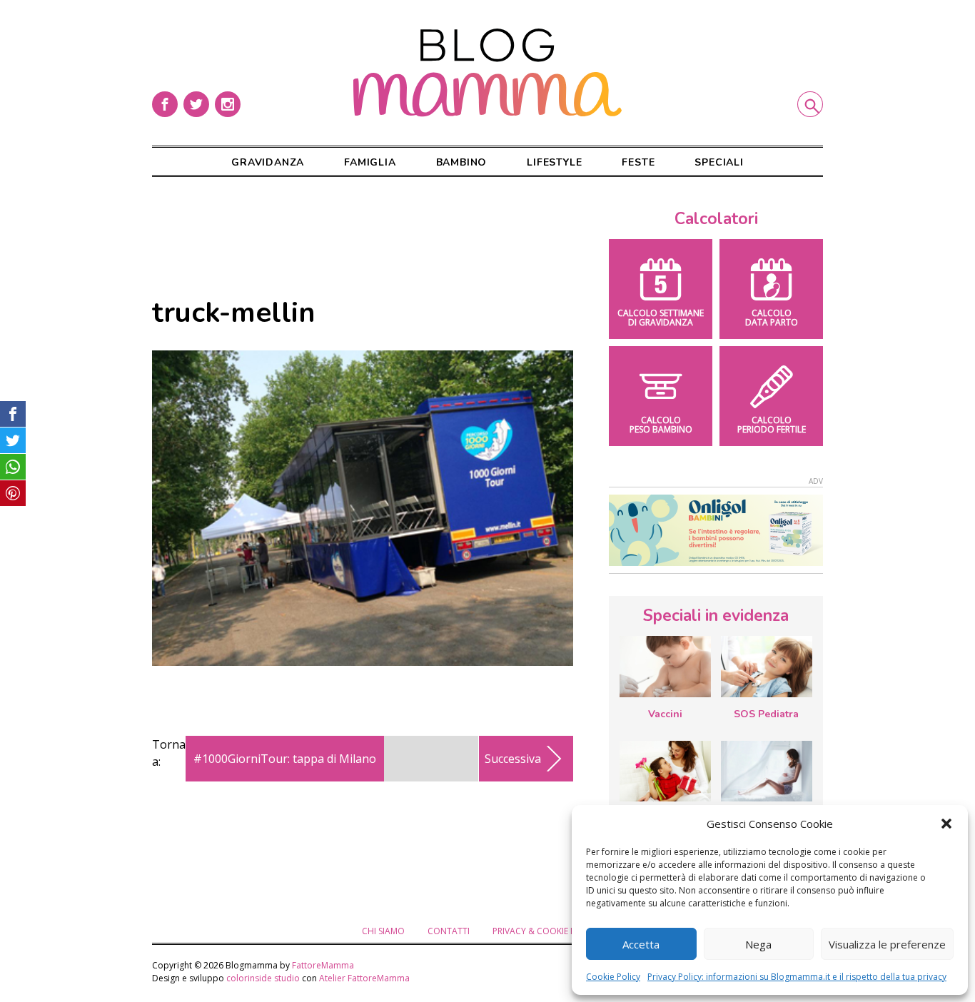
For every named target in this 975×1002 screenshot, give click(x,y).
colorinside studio (263, 978)
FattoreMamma (323, 965)
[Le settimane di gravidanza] (766, 771)
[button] (946, 823)
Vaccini (665, 714)
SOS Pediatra (766, 714)
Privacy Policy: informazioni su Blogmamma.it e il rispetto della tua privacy (796, 977)
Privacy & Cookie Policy (546, 931)
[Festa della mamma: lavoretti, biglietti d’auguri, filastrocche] (665, 771)
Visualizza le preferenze (887, 944)
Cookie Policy (613, 977)
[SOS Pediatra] (766, 666)
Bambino (461, 162)
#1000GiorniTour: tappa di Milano (284, 758)
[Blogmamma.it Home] (487, 73)
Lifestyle (554, 162)
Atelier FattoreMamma (364, 978)
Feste (638, 162)
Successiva (513, 758)
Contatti (449, 931)
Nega (758, 944)
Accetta (641, 944)
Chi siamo (383, 931)
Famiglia (369, 162)
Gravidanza (267, 162)
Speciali (718, 162)
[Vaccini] (665, 666)
